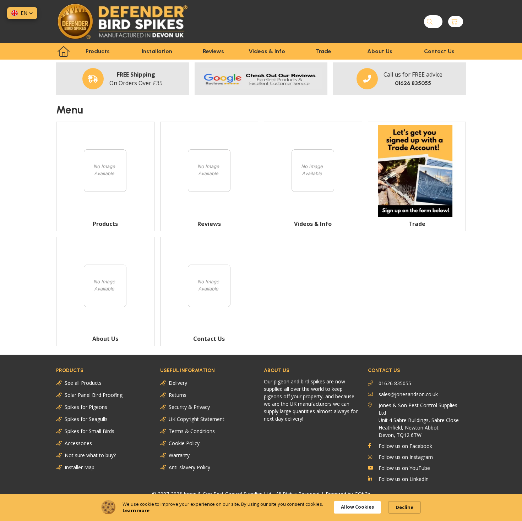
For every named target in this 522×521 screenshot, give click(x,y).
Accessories (78, 443)
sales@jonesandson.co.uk (408, 394)
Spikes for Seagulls (86, 419)
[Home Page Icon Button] (63, 51)
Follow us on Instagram (406, 457)
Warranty (179, 455)
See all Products (83, 382)
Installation (157, 51)
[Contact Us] (209, 286)
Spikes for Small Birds (89, 431)
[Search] (429, 21)
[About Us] (105, 286)
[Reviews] (209, 171)
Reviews (213, 51)
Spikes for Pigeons (86, 407)
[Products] (105, 171)
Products (98, 51)
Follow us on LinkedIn (404, 479)
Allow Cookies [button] (357, 507)
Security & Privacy (189, 407)
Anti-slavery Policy (189, 467)
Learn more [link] (136, 510)
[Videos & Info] (313, 171)
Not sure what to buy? (90, 455)
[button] (22, 13)
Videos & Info (267, 51)
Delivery (178, 382)
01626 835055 (395, 383)
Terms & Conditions (192, 431)
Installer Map (79, 467)
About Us (379, 51)
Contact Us (439, 51)
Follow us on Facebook (405, 446)
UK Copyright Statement (196, 419)
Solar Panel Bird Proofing (94, 395)
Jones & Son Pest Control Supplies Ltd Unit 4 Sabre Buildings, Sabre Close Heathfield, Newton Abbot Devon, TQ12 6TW (419, 420)
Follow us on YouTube (404, 468)
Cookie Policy (184, 443)
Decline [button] (404, 507)
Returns (177, 395)
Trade (323, 51)
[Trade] (417, 171)
